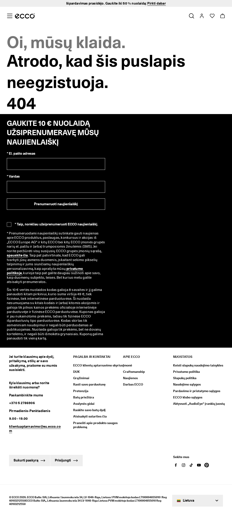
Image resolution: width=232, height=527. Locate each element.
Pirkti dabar (156, 3)
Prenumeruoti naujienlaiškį (56, 204)
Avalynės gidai (83, 403)
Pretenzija (80, 391)
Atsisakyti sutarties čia (90, 416)
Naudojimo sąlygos (187, 384)
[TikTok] (191, 465)
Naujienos (130, 378)
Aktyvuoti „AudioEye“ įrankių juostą (198, 403)
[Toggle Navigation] (10, 16)
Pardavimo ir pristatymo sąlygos (196, 391)
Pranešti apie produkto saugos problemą (95, 425)
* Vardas (13, 176)
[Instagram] (183, 465)
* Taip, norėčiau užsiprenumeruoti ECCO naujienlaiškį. (56, 224)
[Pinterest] (206, 465)
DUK (76, 371)
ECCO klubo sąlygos (187, 397)
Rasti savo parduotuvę (89, 384)
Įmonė (127, 365)
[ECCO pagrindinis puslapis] (25, 16)
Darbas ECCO (133, 384)
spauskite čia (17, 255)
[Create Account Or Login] (201, 16)
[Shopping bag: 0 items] (222, 16)
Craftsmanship (134, 371)
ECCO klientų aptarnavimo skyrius (98, 365)
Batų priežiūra (83, 397)
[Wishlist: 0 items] (212, 16)
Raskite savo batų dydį (89, 410)
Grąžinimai (81, 378)
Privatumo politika (186, 371)
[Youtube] (199, 465)
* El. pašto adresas (21, 153)
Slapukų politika (184, 378)
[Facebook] (176, 465)
